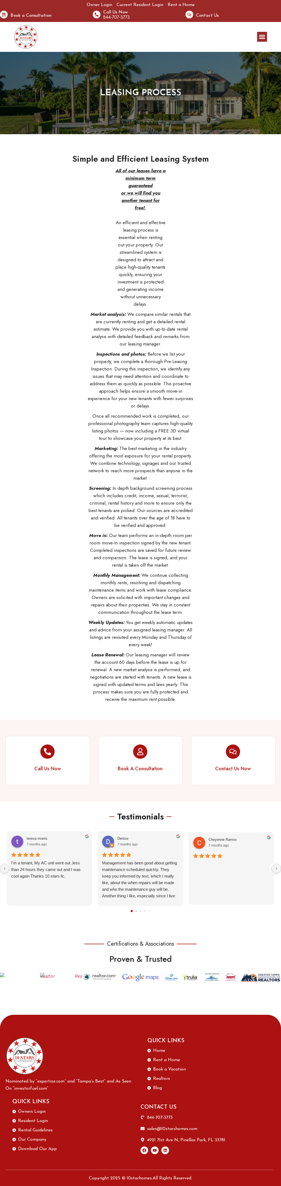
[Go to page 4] (149, 910)
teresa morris (37, 838)
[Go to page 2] (140, 911)
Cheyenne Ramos (223, 839)
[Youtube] (155, 1150)
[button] (262, 37)
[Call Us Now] (96, 14)
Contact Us (207, 15)
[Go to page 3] (144, 910)
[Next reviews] (276, 868)
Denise (122, 838)
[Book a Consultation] (4, 14)
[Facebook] (144, 1150)
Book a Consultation (31, 15)
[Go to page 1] (136, 911)
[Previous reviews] (4, 868)
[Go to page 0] (132, 911)
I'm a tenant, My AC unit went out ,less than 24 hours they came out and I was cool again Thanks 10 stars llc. (46, 869)
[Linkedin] (165, 1150)
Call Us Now (115, 12)
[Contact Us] (189, 14)
